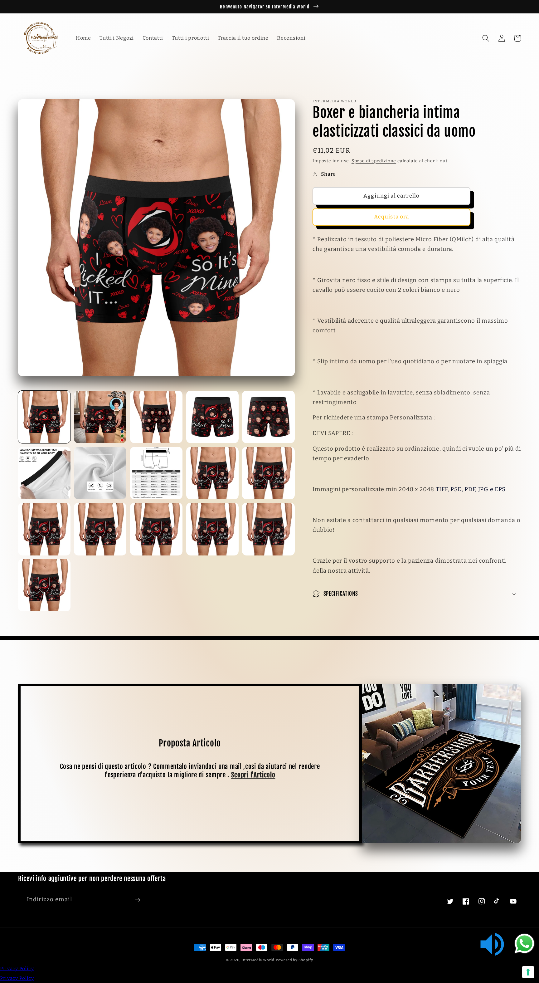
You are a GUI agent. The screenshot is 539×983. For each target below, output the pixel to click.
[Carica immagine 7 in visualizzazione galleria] (100, 473)
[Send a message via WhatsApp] (524, 943)
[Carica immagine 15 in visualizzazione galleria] (268, 529)
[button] (486, 38)
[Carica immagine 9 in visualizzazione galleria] (212, 473)
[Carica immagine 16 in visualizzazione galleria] (44, 585)
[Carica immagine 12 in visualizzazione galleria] (100, 529)
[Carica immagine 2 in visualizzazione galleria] (100, 417)
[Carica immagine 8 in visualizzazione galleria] (156, 473)
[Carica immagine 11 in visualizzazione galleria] (44, 529)
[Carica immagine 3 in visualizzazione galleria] (156, 417)
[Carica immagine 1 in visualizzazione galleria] (44, 417)
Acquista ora (391, 216)
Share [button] (328, 174)
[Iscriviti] (138, 899)
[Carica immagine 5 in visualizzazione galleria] (268, 417)
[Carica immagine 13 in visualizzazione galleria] (156, 529)
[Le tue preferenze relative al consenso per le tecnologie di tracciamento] (528, 972)
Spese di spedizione (374, 161)
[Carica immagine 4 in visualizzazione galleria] (212, 417)
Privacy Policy (17, 968)
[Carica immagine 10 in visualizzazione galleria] (268, 473)
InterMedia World (257, 960)
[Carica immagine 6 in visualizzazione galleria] (44, 473)
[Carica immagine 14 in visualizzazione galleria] (212, 529)
